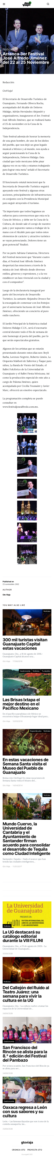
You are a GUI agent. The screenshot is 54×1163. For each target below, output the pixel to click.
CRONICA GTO (18, 1150)
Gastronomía (25, 671)
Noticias (9, 49)
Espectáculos (35, 731)
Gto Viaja (6, 595)
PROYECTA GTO (34, 1150)
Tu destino (46, 671)
